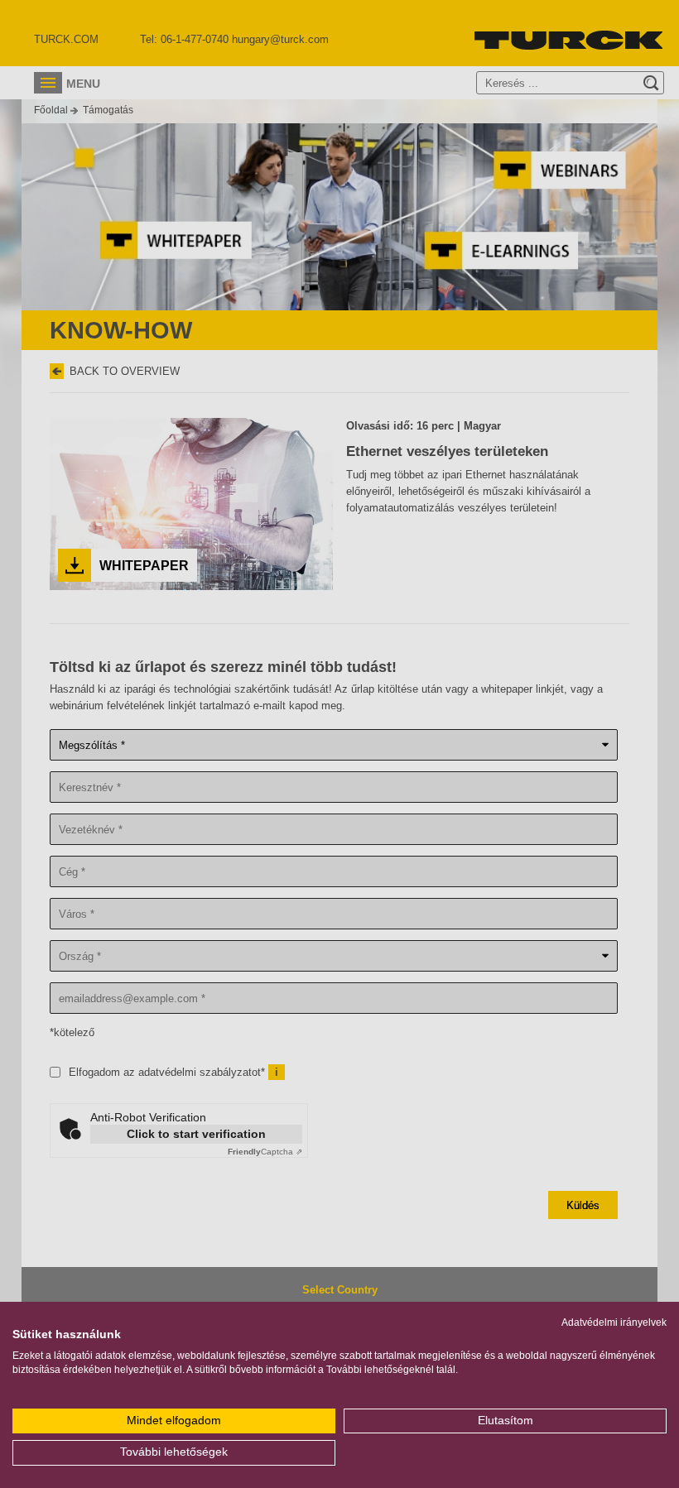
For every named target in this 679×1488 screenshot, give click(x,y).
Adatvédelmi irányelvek (614, 1322)
